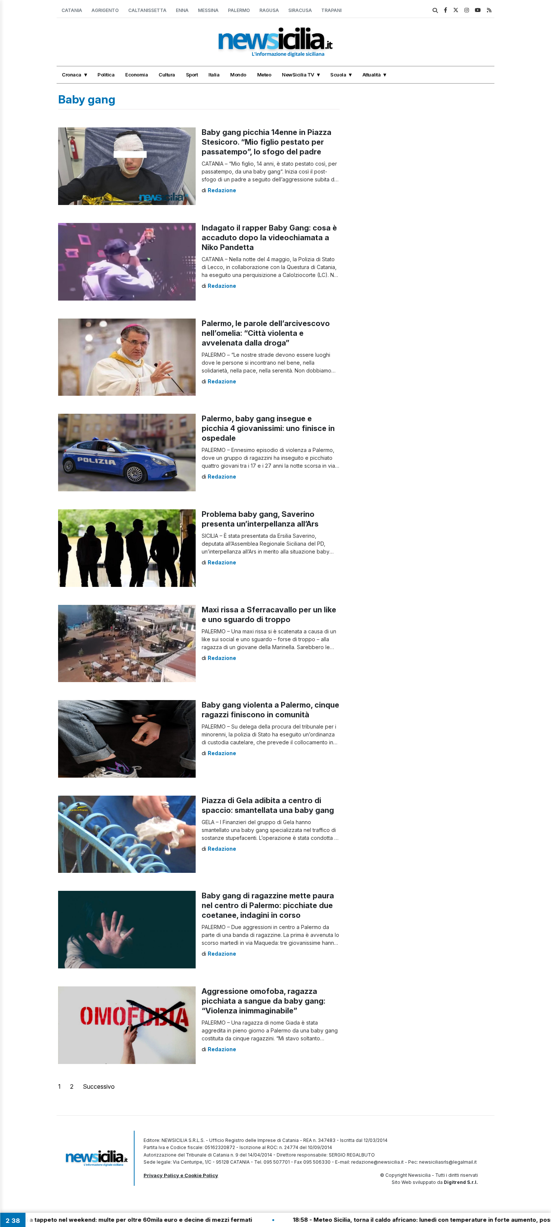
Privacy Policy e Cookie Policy (181, 1175)
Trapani (331, 10)
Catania (71, 10)
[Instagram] (466, 10)
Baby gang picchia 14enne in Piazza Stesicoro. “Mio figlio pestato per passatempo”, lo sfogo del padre (266, 142)
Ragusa (269, 10)
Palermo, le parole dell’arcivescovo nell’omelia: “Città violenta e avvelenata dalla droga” (266, 333)
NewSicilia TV (298, 75)
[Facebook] (445, 10)
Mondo (238, 75)
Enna (182, 10)
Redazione (222, 190)
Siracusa (300, 10)
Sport (192, 75)
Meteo (264, 75)
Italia (213, 75)
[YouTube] (478, 10)
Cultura (167, 75)
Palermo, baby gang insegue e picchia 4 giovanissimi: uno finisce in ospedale (268, 428)
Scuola (338, 75)
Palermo (239, 10)
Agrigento (105, 10)
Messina (208, 10)
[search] (435, 10)
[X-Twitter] (455, 10)
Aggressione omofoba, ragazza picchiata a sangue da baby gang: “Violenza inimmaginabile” (263, 1001)
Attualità (371, 75)
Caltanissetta (147, 10)
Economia (136, 75)
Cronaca (71, 75)
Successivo (99, 1086)
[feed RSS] (489, 10)
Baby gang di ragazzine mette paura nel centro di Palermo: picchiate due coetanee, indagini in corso (268, 905)
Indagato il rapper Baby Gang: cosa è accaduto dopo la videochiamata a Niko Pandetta (269, 237)
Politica (105, 75)
